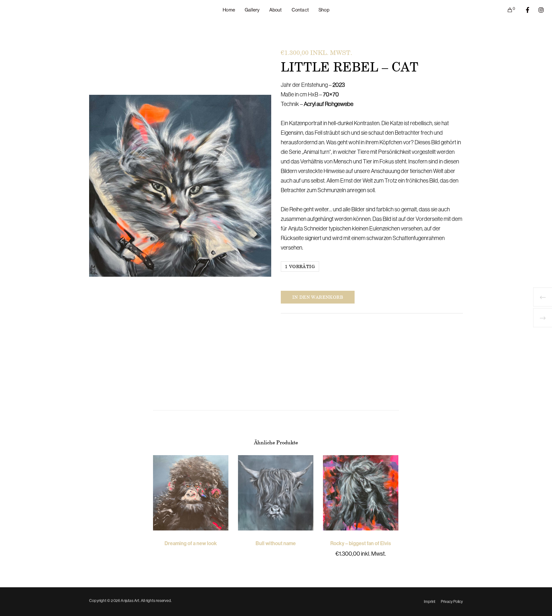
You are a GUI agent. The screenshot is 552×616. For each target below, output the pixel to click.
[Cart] (506, 9)
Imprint (429, 601)
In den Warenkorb (317, 297)
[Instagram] (537, 9)
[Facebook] (523, 9)
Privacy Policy (452, 601)
